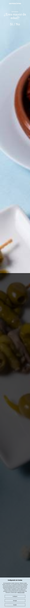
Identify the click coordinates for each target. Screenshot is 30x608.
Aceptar (15, 604)
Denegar (15, 600)
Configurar (15, 596)
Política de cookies (20, 592)
